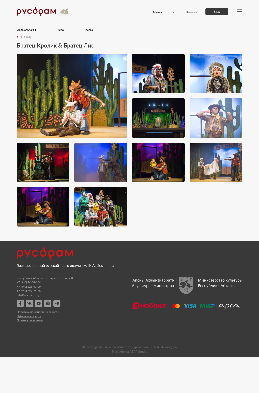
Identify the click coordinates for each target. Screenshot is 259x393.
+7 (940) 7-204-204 (29, 282)
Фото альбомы (26, 29)
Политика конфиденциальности (38, 311)
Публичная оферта (29, 316)
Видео (60, 29)
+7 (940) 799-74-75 (29, 290)
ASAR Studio (138, 351)
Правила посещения (30, 320)
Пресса (88, 29)
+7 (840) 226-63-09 (29, 286)
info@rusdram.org (28, 295)
